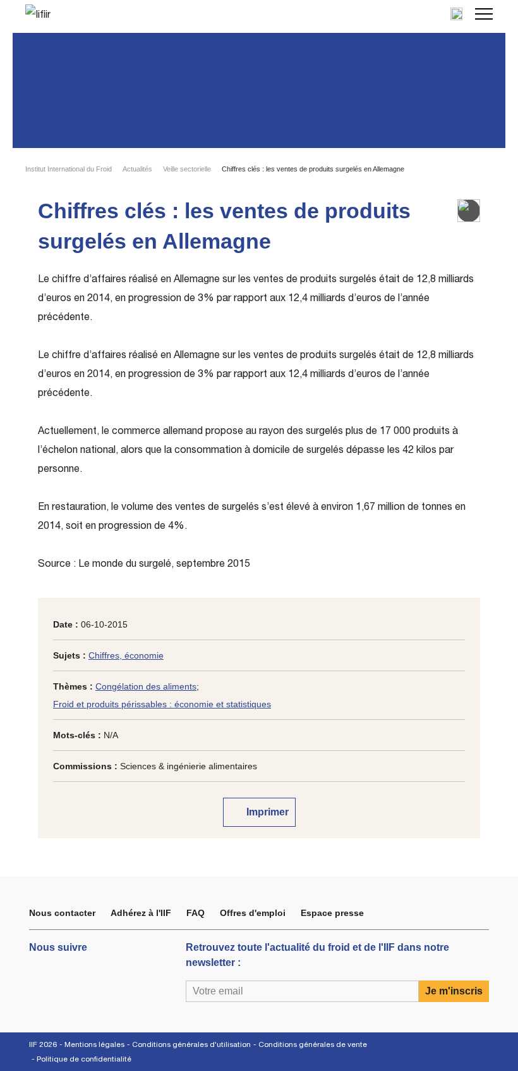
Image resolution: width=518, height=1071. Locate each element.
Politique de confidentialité (84, 1059)
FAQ (195, 913)
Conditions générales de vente (312, 1044)
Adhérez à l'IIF (141, 913)
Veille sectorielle (187, 169)
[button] (484, 14)
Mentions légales (94, 1044)
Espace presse (332, 913)
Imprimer (266, 812)
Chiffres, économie (126, 655)
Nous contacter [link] (62, 913)
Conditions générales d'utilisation (191, 1044)
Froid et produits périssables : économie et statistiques (162, 704)
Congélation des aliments (145, 686)
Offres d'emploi (253, 913)
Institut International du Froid (68, 169)
